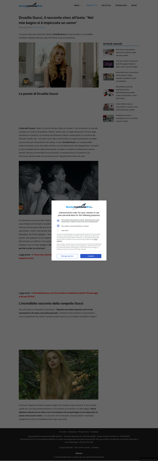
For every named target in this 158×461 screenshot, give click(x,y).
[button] (79, 230)
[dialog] (79, 230)
